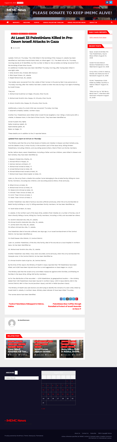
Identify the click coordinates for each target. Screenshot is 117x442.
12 (53, 390)
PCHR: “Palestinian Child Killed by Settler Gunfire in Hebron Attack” (99, 82)
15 (67, 390)
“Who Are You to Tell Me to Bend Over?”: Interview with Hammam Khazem (99, 93)
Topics (36, 22)
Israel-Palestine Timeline (53, 22)
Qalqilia (50, 341)
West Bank (38, 346)
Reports (16, 22)
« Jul (43, 408)
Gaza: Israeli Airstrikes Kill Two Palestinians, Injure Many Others (98, 54)
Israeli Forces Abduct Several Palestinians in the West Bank (98, 65)
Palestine (20, 346)
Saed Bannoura (24, 320)
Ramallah (37, 344)
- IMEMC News (15, 10)
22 (67, 394)
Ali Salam (23, 355)
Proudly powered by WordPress (14, 435)
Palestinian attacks (40, 341)
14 (63, 390)
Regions (26, 22)
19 (53, 394)
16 (72, 390)
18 (48, 394)
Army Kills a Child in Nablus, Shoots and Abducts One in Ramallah (99, 74)
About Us (93, 22)
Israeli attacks (23, 33)
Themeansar (39, 435)
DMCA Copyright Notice (105, 433)
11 (48, 390)
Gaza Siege (11, 341)
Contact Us (85, 433)
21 (63, 394)
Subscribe (93, 433)
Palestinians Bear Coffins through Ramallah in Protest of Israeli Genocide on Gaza (64, 306)
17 (43, 394)
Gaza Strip (14, 33)
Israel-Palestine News (77, 22)
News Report (32, 33)
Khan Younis (21, 344)
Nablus (74, 341)
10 (43, 390)
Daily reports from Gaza (97, 37)
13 (58, 390)
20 (58, 394)
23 (72, 394)
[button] (111, 22)
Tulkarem (44, 344)
